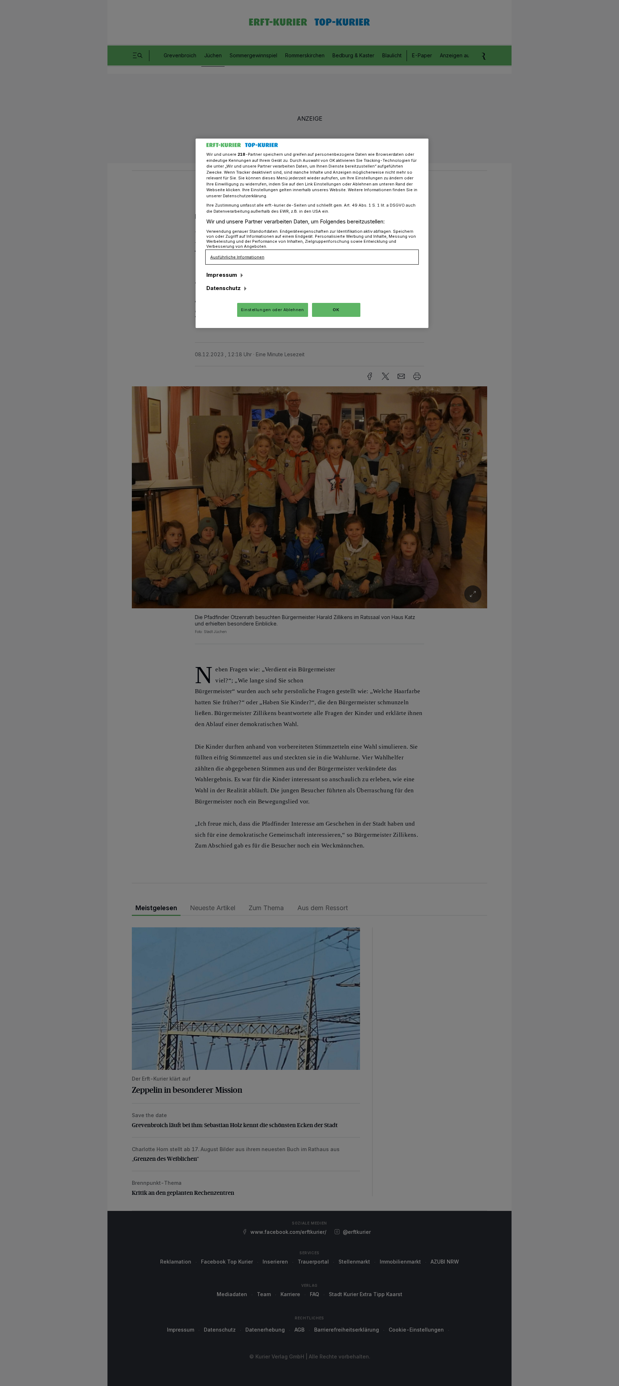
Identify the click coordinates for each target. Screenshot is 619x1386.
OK (336, 309)
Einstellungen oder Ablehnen (272, 309)
